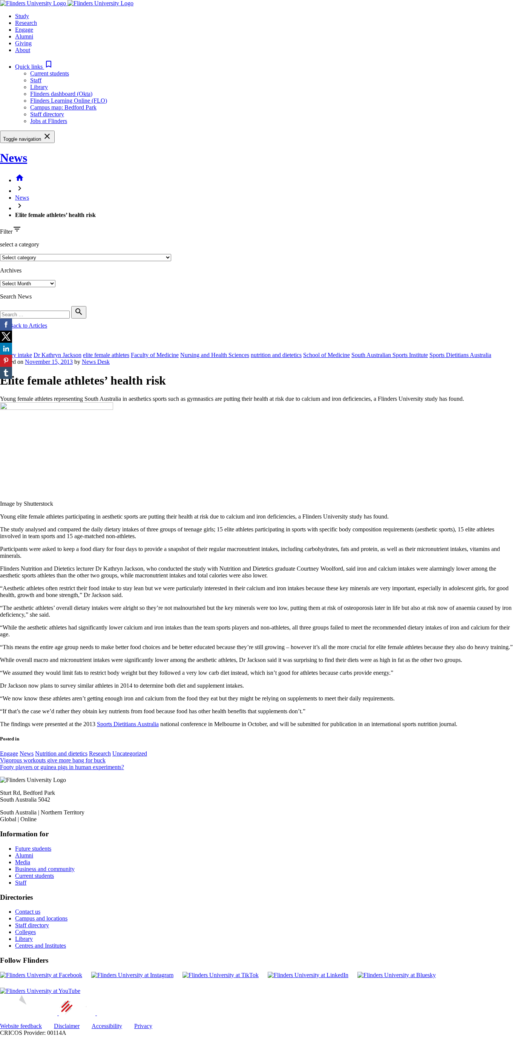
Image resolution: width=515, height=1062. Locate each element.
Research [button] (26, 23)
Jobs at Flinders (48, 121)
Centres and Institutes (40, 945)
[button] (34, 66)
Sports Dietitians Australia (460, 355)
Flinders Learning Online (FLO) (68, 100)
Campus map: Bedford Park (63, 107)
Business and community (45, 869)
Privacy (143, 1026)
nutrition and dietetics (276, 355)
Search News (16, 296)
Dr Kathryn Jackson (57, 355)
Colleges (25, 932)
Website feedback (21, 1026)
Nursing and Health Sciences (214, 355)
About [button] (22, 50)
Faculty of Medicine (155, 355)
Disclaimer (67, 1026)
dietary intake (16, 355)
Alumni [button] (24, 36)
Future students (33, 848)
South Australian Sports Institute (389, 355)
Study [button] (22, 16)
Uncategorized (129, 753)
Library (39, 87)
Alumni (24, 855)
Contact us (27, 911)
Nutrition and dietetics (61, 753)
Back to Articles (23, 325)
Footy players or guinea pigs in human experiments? (62, 767)
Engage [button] (24, 29)
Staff (35, 80)
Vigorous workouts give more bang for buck (53, 760)
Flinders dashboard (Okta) (61, 94)
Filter (6, 231)
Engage (9, 753)
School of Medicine (326, 355)
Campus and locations (41, 918)
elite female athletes (106, 355)
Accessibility (107, 1026)
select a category (19, 244)
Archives (10, 270)
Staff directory (47, 114)
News (13, 158)
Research (100, 753)
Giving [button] (23, 43)
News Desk (96, 362)
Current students (49, 73)
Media (22, 862)
